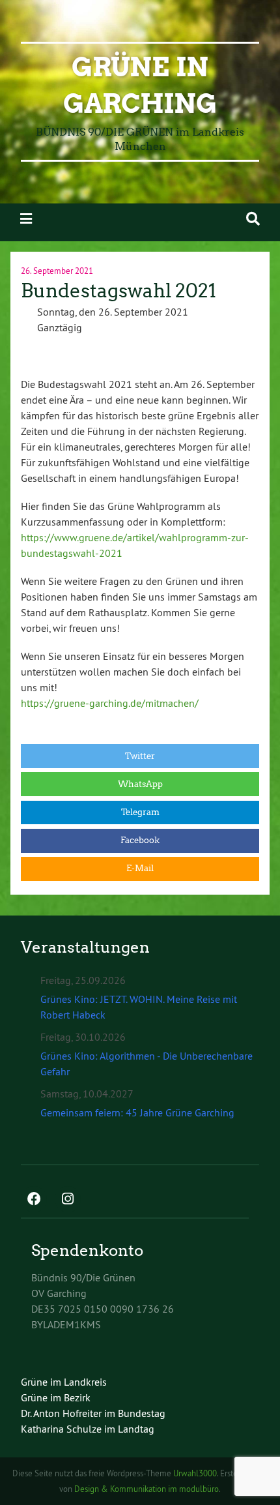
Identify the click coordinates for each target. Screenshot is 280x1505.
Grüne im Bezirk (56, 1397)
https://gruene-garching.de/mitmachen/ (110, 702)
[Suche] (253, 219)
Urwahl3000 (195, 1473)
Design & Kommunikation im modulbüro (146, 1488)
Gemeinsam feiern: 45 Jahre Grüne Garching (137, 1112)
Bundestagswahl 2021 (118, 291)
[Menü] (26, 219)
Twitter (140, 756)
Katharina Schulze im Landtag (87, 1428)
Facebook (140, 840)
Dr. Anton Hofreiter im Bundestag (93, 1413)
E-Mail (140, 868)
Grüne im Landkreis (64, 1381)
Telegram (140, 812)
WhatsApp (140, 784)
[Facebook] (34, 1199)
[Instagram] (68, 1199)
